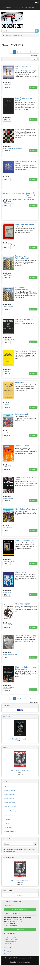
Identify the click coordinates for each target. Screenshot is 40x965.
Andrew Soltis (7, 592)
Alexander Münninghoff (10, 655)
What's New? (7, 716)
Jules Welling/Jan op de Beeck (12, 245)
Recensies (20, 895)
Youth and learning (10, 811)
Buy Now (33, 87)
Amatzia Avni (6, 467)
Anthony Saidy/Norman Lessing (12, 148)
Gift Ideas (7, 819)
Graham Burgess (8, 498)
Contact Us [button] (21, 929)
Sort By (34, 59)
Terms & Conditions (10, 942)
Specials (5, 747)
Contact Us (7, 944)
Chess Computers (10, 790)
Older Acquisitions (10, 831)
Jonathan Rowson (8, 687)
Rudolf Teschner (8, 275)
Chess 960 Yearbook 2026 (20, 739)
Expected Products (10, 807)
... (33, 52)
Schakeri (27, 962)
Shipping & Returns (10, 938)
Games (6, 823)
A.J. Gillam (6, 371)
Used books (8, 827)
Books (6, 786)
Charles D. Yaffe (7, 625)
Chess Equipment (9, 794)
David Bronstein (7, 85)
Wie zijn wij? (7, 951)
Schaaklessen (8, 954)
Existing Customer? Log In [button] (20, 909)
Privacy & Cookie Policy (11, 940)
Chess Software (9, 798)
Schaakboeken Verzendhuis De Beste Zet (17, 7)
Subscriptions (8, 815)
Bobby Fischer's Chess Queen (20, 770)
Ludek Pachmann (8, 433)
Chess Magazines (9, 803)
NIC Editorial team (8, 203)
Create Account (8, 905)
